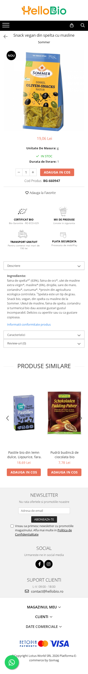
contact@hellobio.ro (46, 591)
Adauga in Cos (57, 172)
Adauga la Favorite (42, 192)
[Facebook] (39, 564)
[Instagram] (48, 564)
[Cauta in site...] (82, 25)
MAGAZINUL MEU (42, 607)
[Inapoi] (3, 36)
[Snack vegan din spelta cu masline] (44, 90)
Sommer (44, 42)
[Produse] (6, 26)
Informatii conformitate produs (29, 324)
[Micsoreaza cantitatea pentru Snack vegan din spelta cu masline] (19, 172)
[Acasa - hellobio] (44, 10)
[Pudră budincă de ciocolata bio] (64, 412)
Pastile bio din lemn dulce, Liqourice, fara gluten (24, 454)
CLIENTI (42, 616)
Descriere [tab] (13, 266)
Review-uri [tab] (16, 343)
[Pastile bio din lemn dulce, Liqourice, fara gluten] (24, 413)
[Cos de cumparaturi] (72, 25)
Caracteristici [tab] (16, 335)
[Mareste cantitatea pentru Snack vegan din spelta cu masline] (33, 172)
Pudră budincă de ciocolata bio (64, 454)
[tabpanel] (44, 90)
